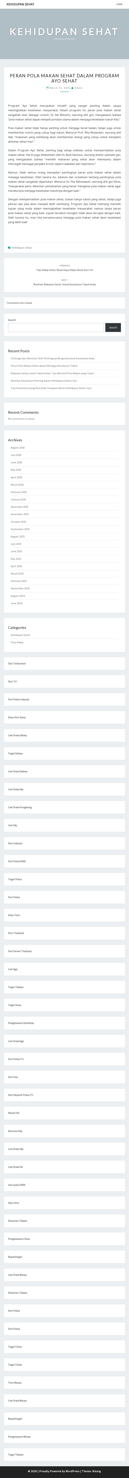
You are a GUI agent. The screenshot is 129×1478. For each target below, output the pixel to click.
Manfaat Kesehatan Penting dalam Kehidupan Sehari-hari (44, 380)
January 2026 (18, 499)
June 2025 (16, 551)
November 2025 (20, 514)
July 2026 (16, 455)
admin (78, 87)
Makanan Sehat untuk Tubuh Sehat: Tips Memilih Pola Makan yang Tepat (52, 373)
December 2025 (19, 506)
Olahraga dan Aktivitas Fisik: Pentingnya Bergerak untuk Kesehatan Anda (53, 358)
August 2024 (18, 596)
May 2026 (16, 469)
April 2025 (16, 566)
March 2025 (17, 573)
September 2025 (20, 529)
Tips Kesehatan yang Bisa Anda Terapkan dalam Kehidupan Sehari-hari (51, 388)
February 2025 (19, 581)
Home (119, 4)
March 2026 (17, 484)
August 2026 (18, 447)
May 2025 (16, 558)
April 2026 (16, 477)
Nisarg (96, 1471)
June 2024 (16, 603)
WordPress (73, 1471)
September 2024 (20, 588)
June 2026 (16, 462)
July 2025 (16, 544)
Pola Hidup (17, 642)
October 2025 (18, 521)
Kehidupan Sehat (20, 4)
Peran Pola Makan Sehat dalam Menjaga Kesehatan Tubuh (44, 365)
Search (12, 320)
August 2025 (18, 536)
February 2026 (19, 492)
